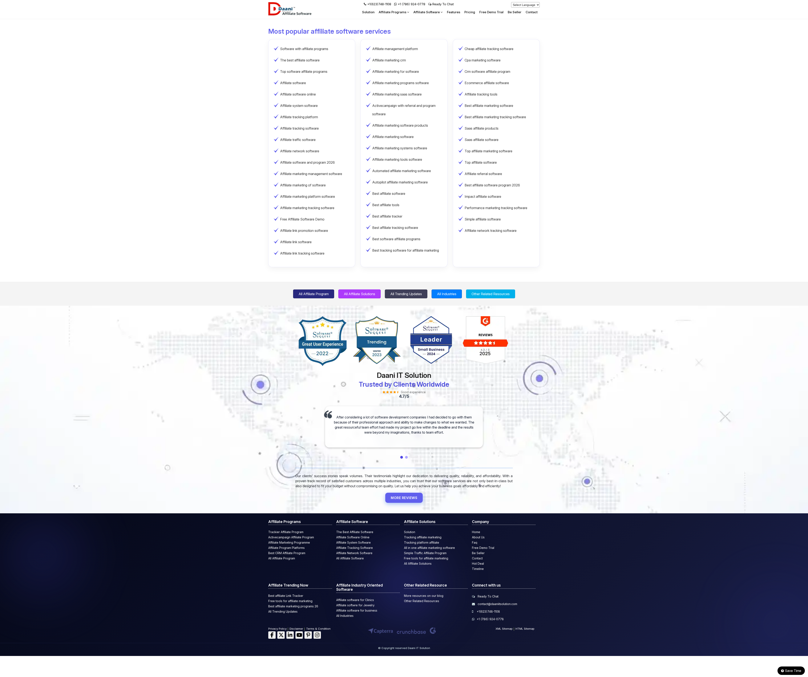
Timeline (478, 569)
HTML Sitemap (525, 628)
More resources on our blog (423, 595)
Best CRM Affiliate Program (286, 553)
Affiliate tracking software (299, 128)
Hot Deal (478, 563)
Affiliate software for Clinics (355, 600)
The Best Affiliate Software (354, 532)
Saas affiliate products (481, 128)
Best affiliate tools (385, 205)
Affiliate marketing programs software (400, 83)
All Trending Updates (406, 294)
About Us (478, 537)
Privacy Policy (277, 628)
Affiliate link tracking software (302, 253)
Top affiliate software (481, 162)
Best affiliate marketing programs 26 (293, 606)
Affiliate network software (299, 151)
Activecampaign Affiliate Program (291, 537)
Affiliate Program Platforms (286, 548)
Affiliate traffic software (298, 140)
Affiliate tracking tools (481, 94)
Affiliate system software (299, 106)
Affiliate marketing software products (400, 125)
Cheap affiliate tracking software (489, 49)
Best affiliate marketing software (489, 106)
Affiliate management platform (395, 49)
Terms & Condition (318, 628)
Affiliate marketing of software (303, 185)
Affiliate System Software (353, 542)
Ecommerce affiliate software (487, 83)
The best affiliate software (300, 60)
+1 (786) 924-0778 (411, 4)
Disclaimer (296, 628)
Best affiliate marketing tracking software (495, 117)
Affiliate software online (298, 94)
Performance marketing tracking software (496, 208)
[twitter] (281, 635)
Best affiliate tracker (387, 216)
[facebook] (272, 635)
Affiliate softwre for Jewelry (355, 605)
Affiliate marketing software (393, 137)
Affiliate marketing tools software (397, 159)
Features (453, 12)
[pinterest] (308, 635)
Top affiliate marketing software (488, 151)
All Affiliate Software (350, 558)
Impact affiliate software (483, 196)
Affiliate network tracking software (491, 230)
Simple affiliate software (483, 219)
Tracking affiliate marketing (422, 537)
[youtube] (299, 635)
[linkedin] (290, 635)
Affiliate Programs (393, 12)
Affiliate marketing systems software (399, 148)
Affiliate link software (296, 242)
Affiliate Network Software (354, 553)
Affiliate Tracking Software (354, 548)
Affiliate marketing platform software (307, 196)
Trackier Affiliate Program (285, 532)
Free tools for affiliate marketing (426, 558)
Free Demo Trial (491, 12)
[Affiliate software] (295, 14)
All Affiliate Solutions (359, 294)
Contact (532, 12)
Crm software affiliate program (487, 71)
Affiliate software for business (356, 610)
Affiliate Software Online (352, 537)
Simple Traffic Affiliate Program (425, 553)
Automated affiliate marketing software (401, 171)
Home (476, 532)
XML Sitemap (504, 628)
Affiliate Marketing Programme (289, 542)
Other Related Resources (491, 294)
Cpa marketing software (483, 60)
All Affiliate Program (314, 294)
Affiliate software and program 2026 (307, 162)
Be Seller (514, 12)
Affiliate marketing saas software (397, 94)
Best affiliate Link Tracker (285, 595)
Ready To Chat (442, 4)
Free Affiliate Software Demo (302, 219)
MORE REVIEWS (404, 498)
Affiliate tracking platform (299, 117)
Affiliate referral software (483, 174)
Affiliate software (293, 83)
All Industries (446, 294)
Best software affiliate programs (396, 239)
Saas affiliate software (481, 140)
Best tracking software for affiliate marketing (405, 250)
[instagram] (317, 635)
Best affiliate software (388, 193)
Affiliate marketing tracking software (307, 208)
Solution (368, 12)
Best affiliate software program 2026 (492, 185)
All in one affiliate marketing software (429, 548)
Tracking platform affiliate (421, 542)
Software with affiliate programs (304, 49)
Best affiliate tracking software (395, 228)
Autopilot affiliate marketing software (400, 182)
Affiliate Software (427, 12)
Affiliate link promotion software (304, 230)
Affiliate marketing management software (311, 174)
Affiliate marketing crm (389, 60)
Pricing (469, 12)
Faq (474, 542)
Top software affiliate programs (303, 71)
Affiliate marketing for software (395, 71)
